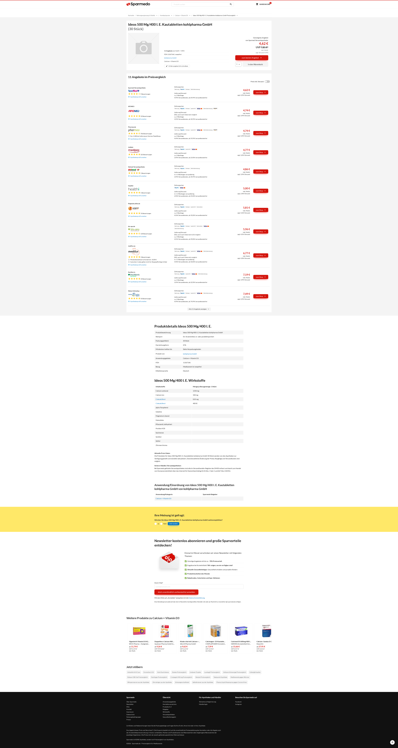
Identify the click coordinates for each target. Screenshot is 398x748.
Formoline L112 (149, 672)
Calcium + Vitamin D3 (163, 498)
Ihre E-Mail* (158, 583)
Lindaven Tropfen (195, 672)
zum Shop (259, 92)
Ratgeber (166, 709)
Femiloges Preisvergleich (159, 677)
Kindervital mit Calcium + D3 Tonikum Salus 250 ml (190, 641)
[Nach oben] (392, 742)
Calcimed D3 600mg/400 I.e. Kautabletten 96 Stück (241, 641)
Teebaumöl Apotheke (220, 677)
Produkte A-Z (167, 707)
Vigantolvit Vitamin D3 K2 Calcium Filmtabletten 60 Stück (139, 641)
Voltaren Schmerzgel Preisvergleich (234, 672)
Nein (165, 524)
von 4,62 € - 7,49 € (174, 51)
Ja (158, 524)
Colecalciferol (160, 399)
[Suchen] (230, 4)
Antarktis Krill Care (133, 672)
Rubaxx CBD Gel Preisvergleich (137, 677)
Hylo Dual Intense (163, 672)
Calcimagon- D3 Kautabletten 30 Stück (216, 641)
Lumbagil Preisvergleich (212, 672)
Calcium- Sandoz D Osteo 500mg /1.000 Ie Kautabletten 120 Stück (267, 641)
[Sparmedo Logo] (138, 4)
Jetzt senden (173, 524)
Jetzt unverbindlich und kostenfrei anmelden (176, 592)
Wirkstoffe (166, 712)
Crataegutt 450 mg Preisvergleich (181, 677)
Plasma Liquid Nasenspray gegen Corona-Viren (232, 682)
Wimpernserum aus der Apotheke (138, 682)
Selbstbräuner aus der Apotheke (203, 682)
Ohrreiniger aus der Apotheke (162, 682)
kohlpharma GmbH (170, 58)
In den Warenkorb (255, 64)
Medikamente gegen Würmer (240, 677)
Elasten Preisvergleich (179, 672)
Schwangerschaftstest (182, 682)
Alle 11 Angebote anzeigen (198, 309)
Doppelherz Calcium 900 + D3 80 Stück (165, 641)
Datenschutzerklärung (197, 598)
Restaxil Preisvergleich (203, 677)
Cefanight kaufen (254, 672)
